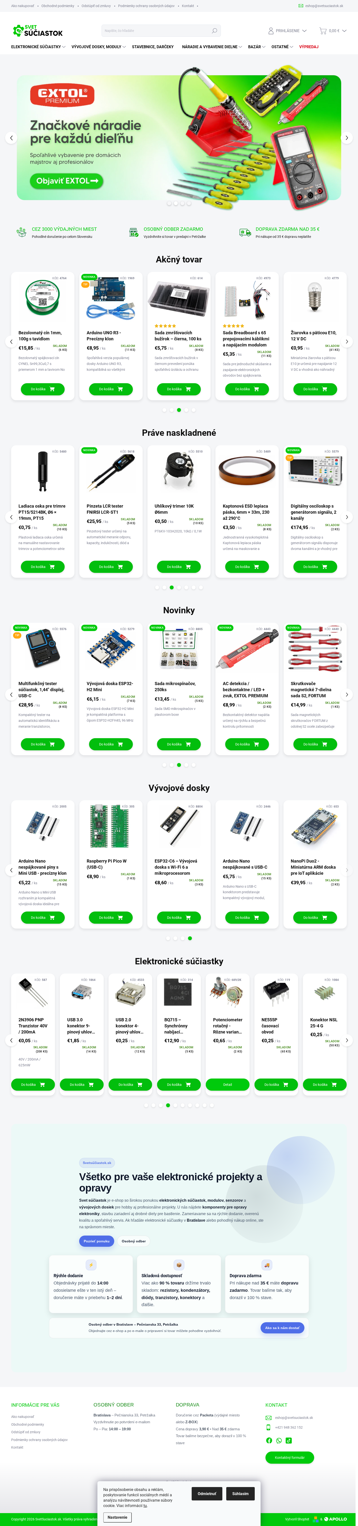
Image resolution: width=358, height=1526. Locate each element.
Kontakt (188, 6)
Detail (130, 1085)
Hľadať (214, 31)
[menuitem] (39, 47)
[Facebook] (269, 1439)
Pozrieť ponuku (97, 1241)
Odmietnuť (207, 1493)
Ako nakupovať (22, 6)
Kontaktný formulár (290, 1458)
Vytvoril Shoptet (297, 1519)
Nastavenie (117, 1517)
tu (145, 1505)
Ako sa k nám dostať (282, 1328)
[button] (20, 137)
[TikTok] (288, 1439)
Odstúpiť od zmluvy (96, 6)
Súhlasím (240, 1493)
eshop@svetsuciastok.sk (294, 1418)
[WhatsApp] (279, 1439)
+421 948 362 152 (289, 1427)
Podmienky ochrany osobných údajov (146, 6)
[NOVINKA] (111, 474)
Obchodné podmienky (57, 6)
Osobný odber (134, 1241)
